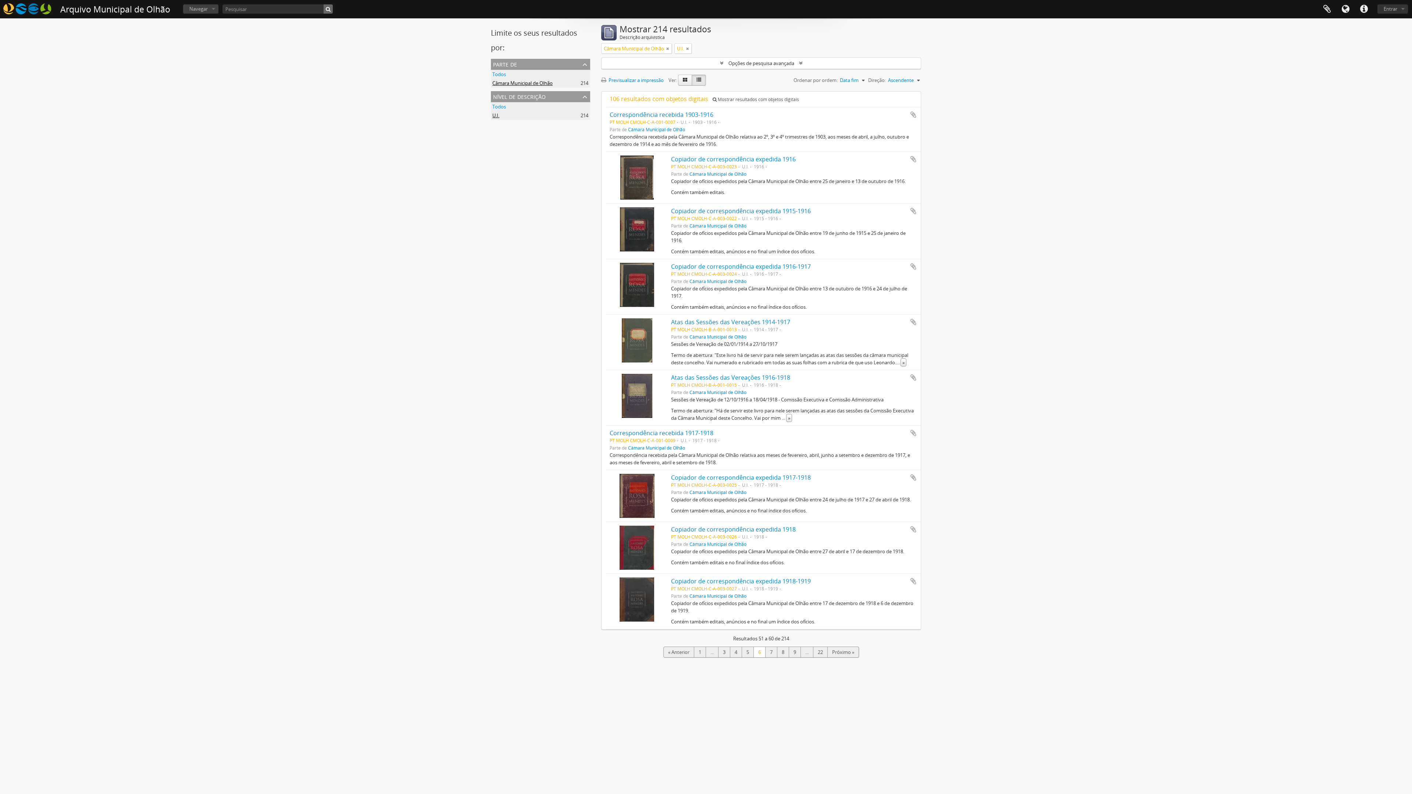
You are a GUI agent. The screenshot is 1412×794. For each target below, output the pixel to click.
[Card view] (685, 80)
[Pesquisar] (328, 9)
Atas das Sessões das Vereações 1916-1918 (730, 377)
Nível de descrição (519, 96)
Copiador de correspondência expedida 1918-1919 (741, 581)
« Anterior (678, 652)
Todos (499, 74)
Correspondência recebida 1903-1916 (661, 115)
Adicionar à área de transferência (913, 114)
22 (820, 652)
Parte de (505, 64)
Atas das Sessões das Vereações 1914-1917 (730, 322)
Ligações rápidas (1364, 9)
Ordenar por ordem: (816, 80)
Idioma (1345, 9)
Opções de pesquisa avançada (761, 63)
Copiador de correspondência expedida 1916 (733, 159)
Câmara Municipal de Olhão (522, 83)
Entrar (1390, 9)
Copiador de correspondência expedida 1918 (733, 529)
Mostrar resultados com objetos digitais (758, 99)
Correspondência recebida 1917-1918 (661, 433)
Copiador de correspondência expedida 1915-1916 (741, 211)
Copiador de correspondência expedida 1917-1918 (741, 477)
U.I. (495, 115)
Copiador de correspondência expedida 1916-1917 (741, 266)
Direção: (877, 80)
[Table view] (699, 80)
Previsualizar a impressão (635, 80)
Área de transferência (1327, 9)
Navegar (198, 9)
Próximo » (843, 652)
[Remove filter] (667, 48)
